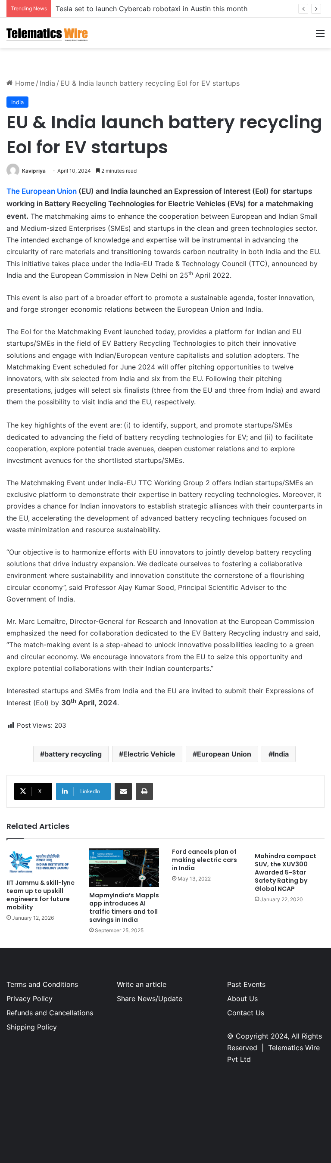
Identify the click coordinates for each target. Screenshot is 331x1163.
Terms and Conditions (42, 984)
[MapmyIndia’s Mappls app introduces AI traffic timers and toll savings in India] (124, 867)
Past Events (246, 984)
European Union (224, 754)
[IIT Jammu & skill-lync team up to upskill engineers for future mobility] (41, 861)
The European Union (41, 191)
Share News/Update (149, 998)
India (47, 83)
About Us (242, 998)
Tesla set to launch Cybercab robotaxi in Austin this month (151, 8)
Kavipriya (34, 170)
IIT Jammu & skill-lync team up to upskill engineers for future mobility (40, 895)
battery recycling (73, 754)
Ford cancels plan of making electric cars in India (204, 859)
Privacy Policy (29, 998)
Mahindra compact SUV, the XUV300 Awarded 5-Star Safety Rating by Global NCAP (285, 872)
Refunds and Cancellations (49, 1012)
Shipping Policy (31, 1027)
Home (23, 83)
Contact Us (245, 1012)
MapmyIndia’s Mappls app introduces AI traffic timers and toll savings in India (124, 907)
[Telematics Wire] (47, 33)
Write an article (141, 984)
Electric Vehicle (149, 754)
